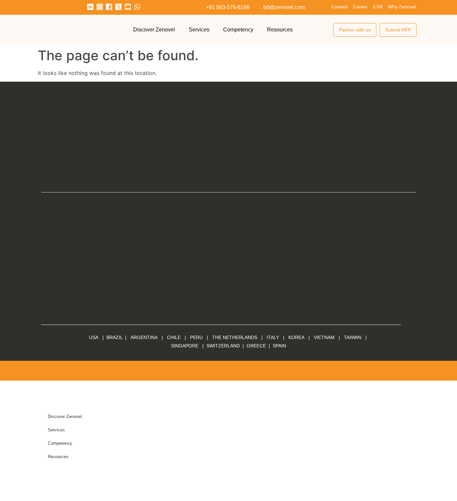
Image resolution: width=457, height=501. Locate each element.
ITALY (273, 337)
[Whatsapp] (137, 6)
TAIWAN (352, 337)
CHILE (174, 337)
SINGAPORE (184, 345)
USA (93, 337)
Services (199, 29)
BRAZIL (114, 337)
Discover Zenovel (154, 29)
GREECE (256, 345)
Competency (238, 29)
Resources (280, 29)
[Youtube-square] (127, 6)
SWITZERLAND (223, 345)
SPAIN (278, 345)
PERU (196, 337)
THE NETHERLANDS (234, 337)
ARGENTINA (146, 337)
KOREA (296, 337)
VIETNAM (324, 337)
